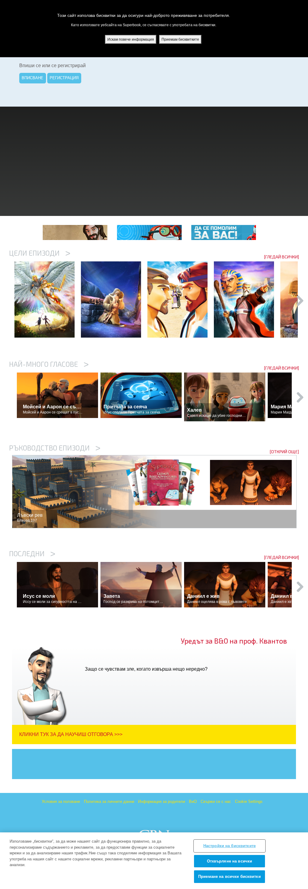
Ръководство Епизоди (54, 448)
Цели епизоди (39, 253)
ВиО (193, 801)
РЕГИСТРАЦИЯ (64, 78)
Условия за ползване (61, 801)
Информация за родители (161, 801)
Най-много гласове (49, 364)
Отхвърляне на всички (229, 861)
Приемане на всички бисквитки (229, 876)
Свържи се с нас (216, 801)
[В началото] (47, 299)
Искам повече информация (130, 39)
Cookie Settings (249, 801)
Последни (32, 553)
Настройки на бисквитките (229, 846)
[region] (154, 860)
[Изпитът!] (114, 299)
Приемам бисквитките (180, 39)
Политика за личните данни (109, 801)
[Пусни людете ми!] (247, 299)
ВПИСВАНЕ (32, 78)
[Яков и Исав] (180, 299)
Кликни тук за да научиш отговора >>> (70, 734)
